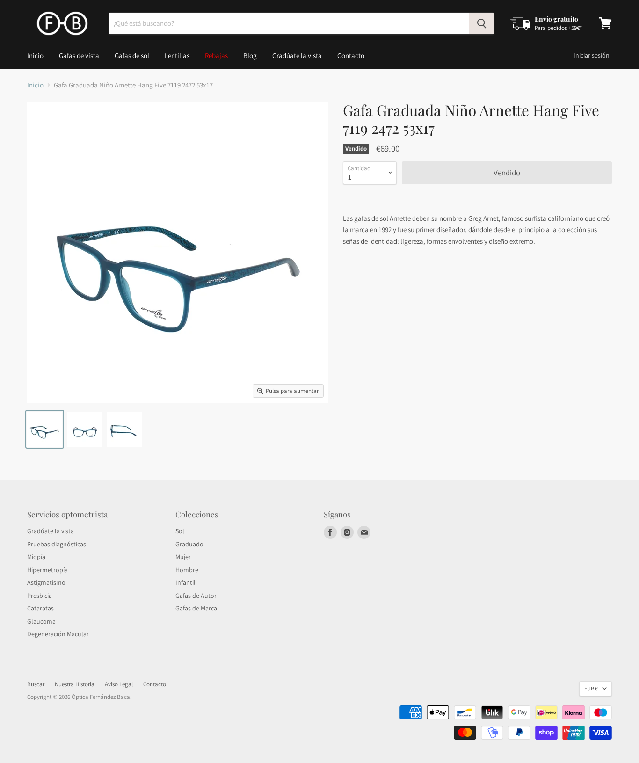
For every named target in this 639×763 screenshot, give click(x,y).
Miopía (36, 556)
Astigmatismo (46, 582)
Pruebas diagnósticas (56, 544)
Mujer (183, 556)
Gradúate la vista (297, 55)
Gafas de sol (132, 55)
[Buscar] (481, 23)
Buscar (35, 684)
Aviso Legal (119, 684)
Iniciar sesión (592, 55)
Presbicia (39, 595)
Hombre (186, 570)
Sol (179, 531)
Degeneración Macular (58, 634)
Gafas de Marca (196, 608)
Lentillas (177, 55)
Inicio (35, 55)
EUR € (591, 688)
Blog (250, 55)
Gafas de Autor (196, 595)
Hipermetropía (47, 570)
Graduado (189, 544)
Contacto (350, 55)
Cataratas (40, 608)
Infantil (185, 582)
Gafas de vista (79, 55)
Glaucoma (41, 621)
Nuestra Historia (74, 684)
